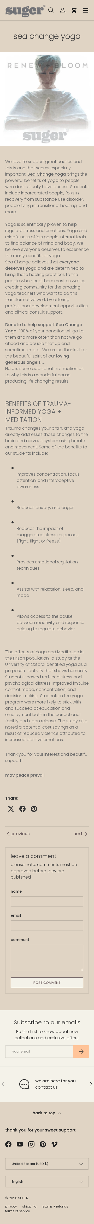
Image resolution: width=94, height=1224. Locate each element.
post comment (47, 982)
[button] (74, 10)
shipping (29, 1206)
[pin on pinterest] (34, 809)
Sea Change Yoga (47, 174)
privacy (11, 1206)
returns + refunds (55, 1206)
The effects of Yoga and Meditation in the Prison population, (44, 655)
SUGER (23, 1198)
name (16, 891)
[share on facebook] (22, 809)
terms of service (17, 1211)
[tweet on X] (11, 809)
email (16, 915)
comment (20, 939)
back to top (44, 1113)
